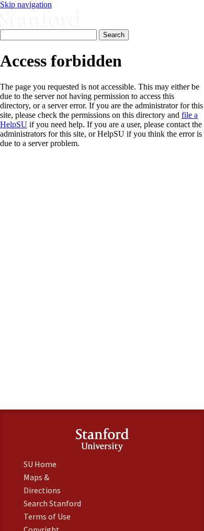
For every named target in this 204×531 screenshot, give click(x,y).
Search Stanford (52, 503)
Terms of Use (47, 516)
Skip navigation (26, 4)
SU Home (40, 464)
